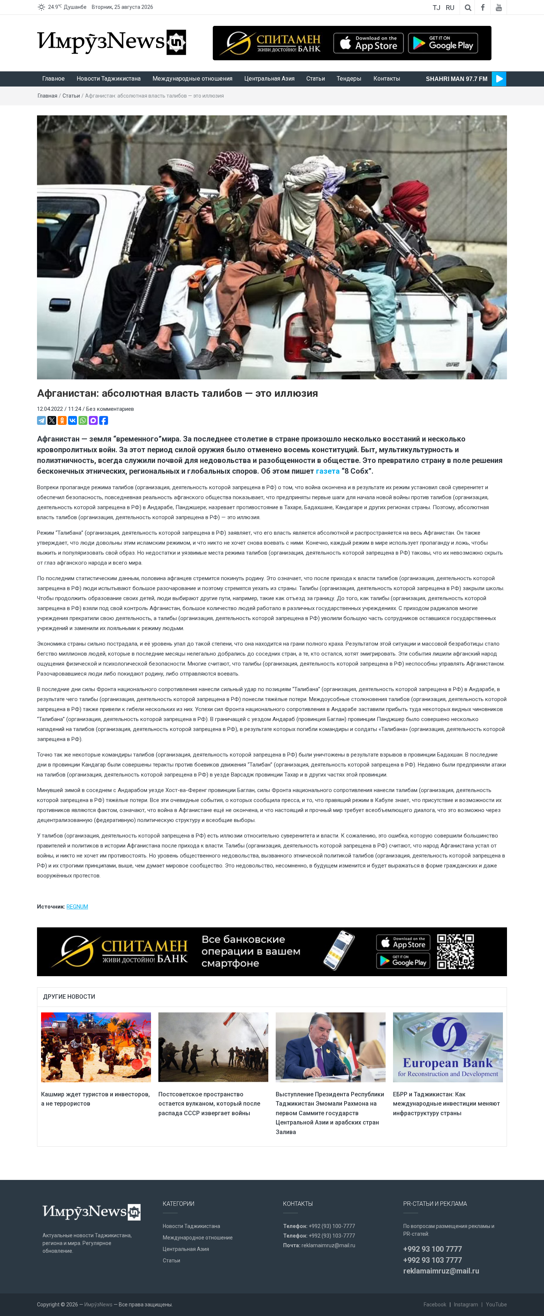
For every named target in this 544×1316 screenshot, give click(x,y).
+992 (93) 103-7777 (332, 1236)
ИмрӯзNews (98, 1304)
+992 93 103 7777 (432, 1260)
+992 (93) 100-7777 (332, 1226)
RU (450, 7)
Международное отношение (198, 1238)
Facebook (435, 1304)
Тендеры (349, 78)
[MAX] (93, 420)
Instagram (466, 1304)
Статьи (315, 78)
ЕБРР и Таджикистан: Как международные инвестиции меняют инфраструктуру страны (446, 1104)
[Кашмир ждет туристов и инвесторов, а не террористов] (96, 1046)
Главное (53, 78)
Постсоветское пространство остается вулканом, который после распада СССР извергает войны (209, 1104)
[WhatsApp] (82, 420)
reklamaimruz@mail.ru (328, 1245)
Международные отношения (192, 78)
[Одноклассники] (62, 420)
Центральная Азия (269, 78)
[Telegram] (41, 420)
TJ (436, 7)
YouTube (496, 1304)
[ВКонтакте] (72, 420)
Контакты (386, 78)
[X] (51, 420)
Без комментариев (110, 409)
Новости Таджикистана (109, 78)
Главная (47, 96)
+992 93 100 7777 (432, 1249)
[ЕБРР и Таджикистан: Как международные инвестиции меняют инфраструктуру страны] (448, 1046)
